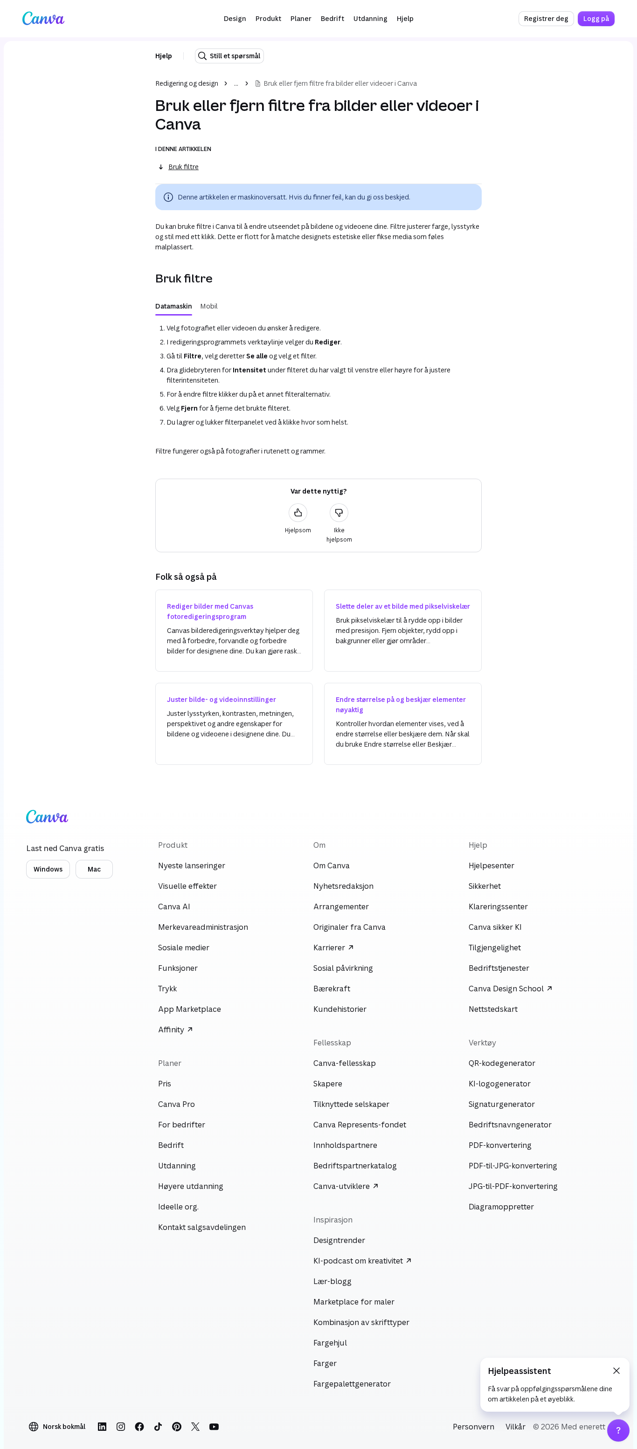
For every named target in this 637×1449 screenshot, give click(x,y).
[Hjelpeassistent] (618, 1430)
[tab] (173, 306)
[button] (235, 18)
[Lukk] (616, 1370)
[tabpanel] (318, 375)
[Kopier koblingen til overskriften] (147, 278)
